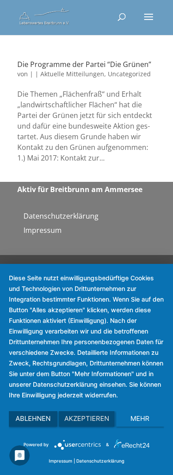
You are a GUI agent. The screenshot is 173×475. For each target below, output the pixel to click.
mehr (139, 418)
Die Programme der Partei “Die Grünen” (84, 64)
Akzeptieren (86, 418)
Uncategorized (129, 74)
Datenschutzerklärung (61, 216)
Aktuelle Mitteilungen (72, 74)
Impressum (43, 230)
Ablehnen (33, 418)
